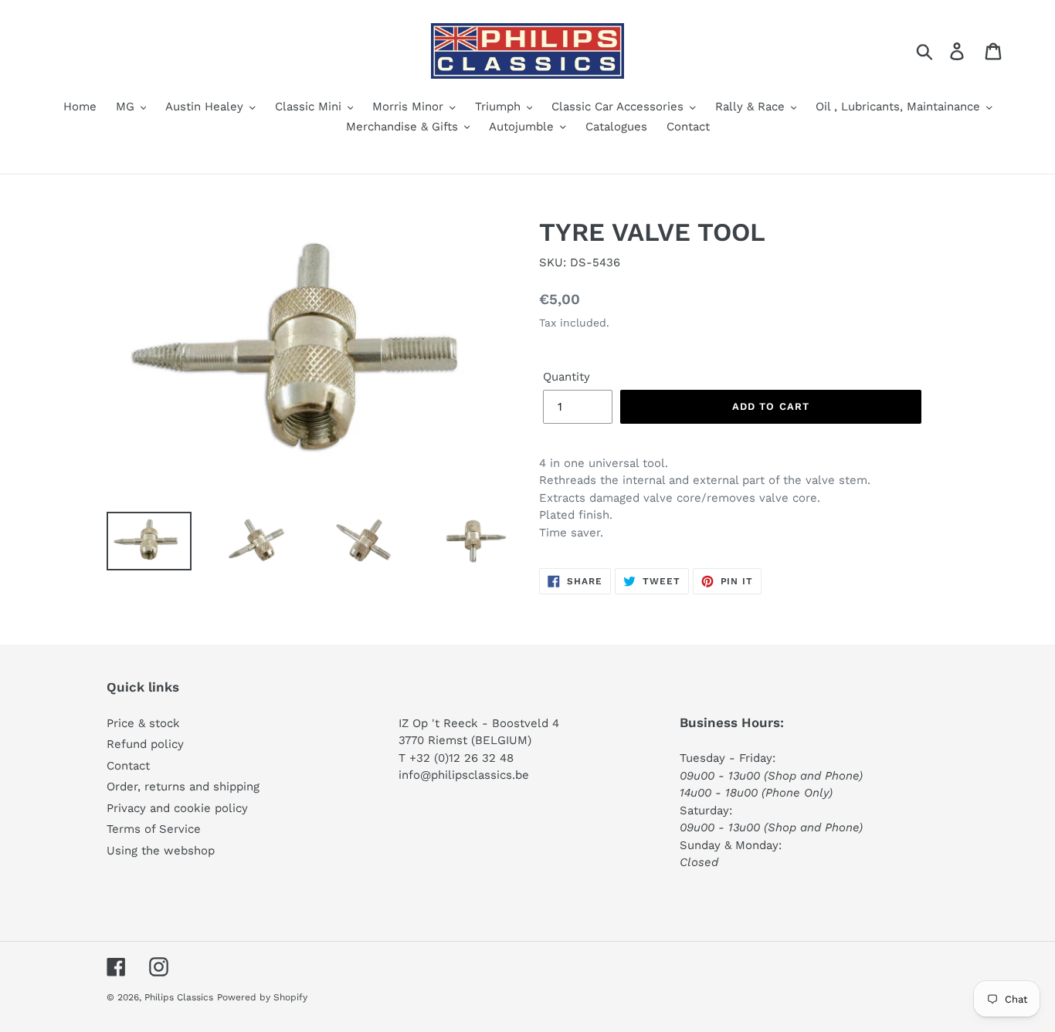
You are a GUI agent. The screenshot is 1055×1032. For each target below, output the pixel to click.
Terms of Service (154, 829)
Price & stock (143, 723)
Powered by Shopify (262, 997)
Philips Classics (178, 997)
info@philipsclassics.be (464, 775)
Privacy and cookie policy (177, 808)
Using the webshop (161, 851)
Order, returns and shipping (183, 786)
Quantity (566, 377)
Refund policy (145, 744)
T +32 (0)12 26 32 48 (456, 758)
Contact (128, 766)
